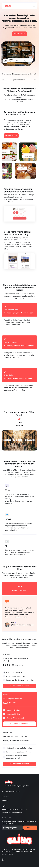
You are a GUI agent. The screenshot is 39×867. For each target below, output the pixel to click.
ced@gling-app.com (12, 791)
